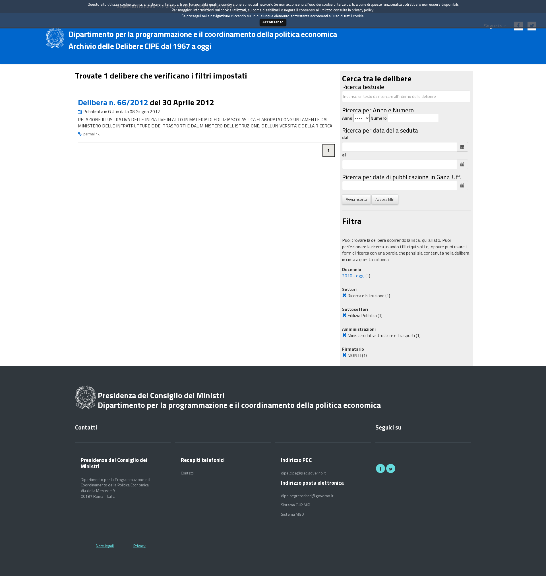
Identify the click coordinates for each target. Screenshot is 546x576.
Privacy (139, 546)
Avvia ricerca (356, 199)
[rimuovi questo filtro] (344, 295)
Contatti (187, 473)
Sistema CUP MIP (295, 505)
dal (345, 137)
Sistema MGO (292, 514)
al (344, 155)
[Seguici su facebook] (380, 468)
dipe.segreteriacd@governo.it (307, 496)
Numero (379, 118)
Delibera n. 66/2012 (114, 102)
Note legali (105, 546)
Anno (347, 118)
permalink (91, 134)
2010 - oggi (353, 275)
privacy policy (362, 10)
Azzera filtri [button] (384, 199)
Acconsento (273, 22)
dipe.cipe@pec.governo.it (303, 473)
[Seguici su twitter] (390, 468)
